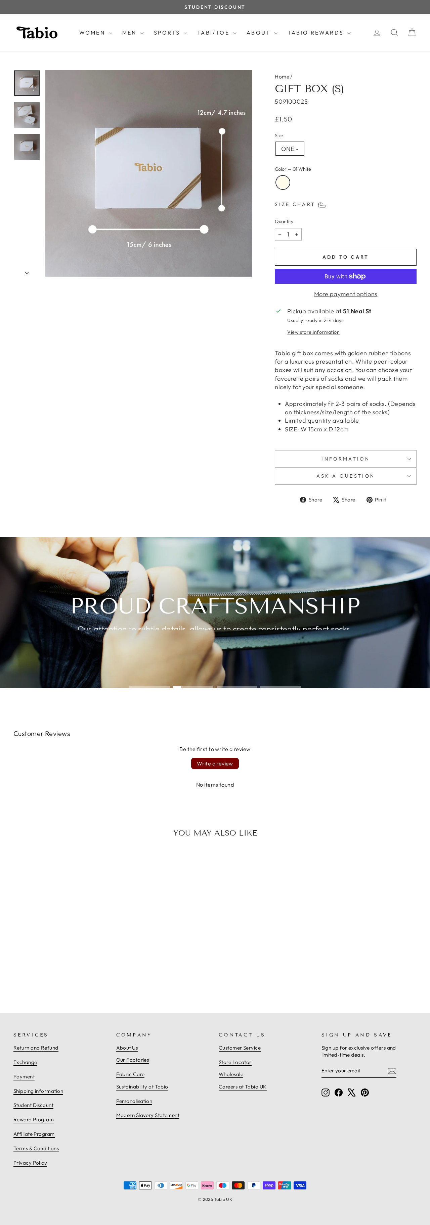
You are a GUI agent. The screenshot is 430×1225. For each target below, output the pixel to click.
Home (282, 76)
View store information (313, 332)
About (259, 32)
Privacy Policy (30, 1163)
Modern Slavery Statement (148, 1115)
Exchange (25, 1062)
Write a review (215, 763)
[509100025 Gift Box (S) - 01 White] (61, 973)
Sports (168, 32)
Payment (24, 1076)
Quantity (284, 221)
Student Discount (33, 1105)
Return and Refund (35, 1048)
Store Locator (235, 1062)
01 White (283, 182)
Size (279, 135)
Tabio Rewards (317, 32)
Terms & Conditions (36, 1148)
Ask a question (345, 476)
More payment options (346, 294)
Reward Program (33, 1119)
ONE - (290, 149)
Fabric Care (130, 1074)
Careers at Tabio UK (243, 1086)
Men (130, 32)
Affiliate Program (34, 1134)
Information (345, 459)
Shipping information (38, 1091)
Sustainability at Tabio (142, 1086)
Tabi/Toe (214, 32)
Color (293, 169)
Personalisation (134, 1101)
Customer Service (240, 1048)
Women (93, 32)
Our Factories (132, 1060)
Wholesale (231, 1074)
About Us (127, 1048)
